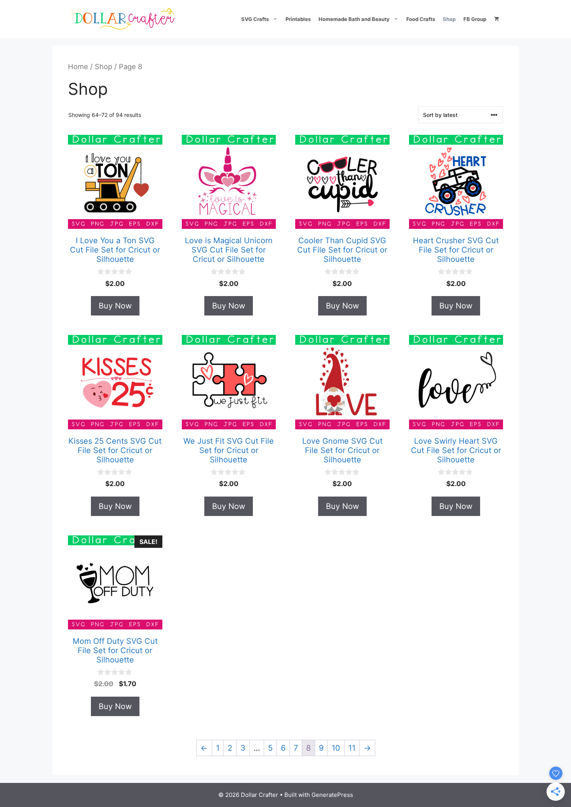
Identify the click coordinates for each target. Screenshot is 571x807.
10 (336, 748)
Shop (449, 19)
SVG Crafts (255, 19)
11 (351, 748)
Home (78, 66)
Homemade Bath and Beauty (354, 19)
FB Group (474, 19)
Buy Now (115, 305)
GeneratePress (332, 794)
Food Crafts (420, 19)
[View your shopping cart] (496, 19)
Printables (298, 19)
